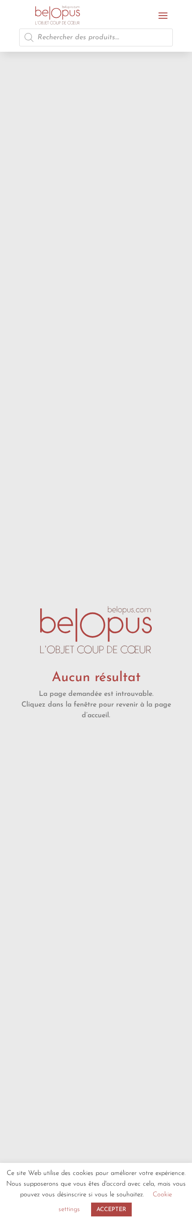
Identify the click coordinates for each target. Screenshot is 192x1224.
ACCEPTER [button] (111, 1209)
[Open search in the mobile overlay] (96, 37)
